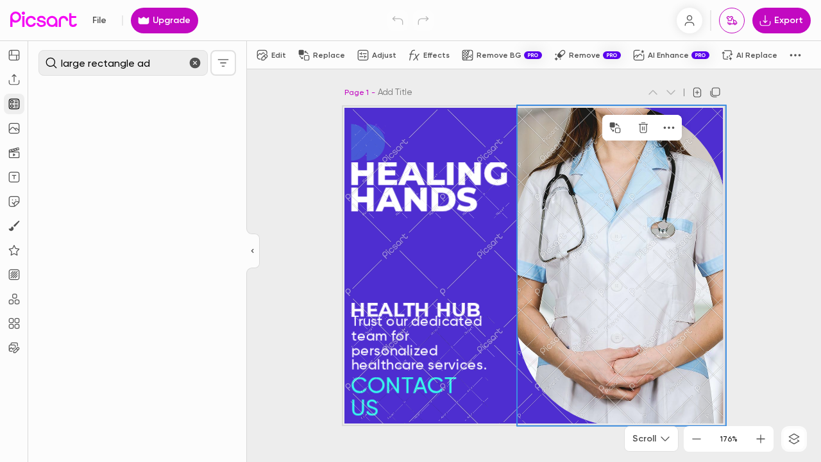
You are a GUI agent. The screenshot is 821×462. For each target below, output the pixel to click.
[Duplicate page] (715, 92)
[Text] (14, 177)
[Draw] (14, 226)
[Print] (732, 20)
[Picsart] (43, 20)
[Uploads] (14, 79)
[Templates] (14, 104)
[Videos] (14, 152)
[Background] (14, 274)
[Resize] (14, 55)
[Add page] (697, 92)
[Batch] (14, 348)
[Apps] (14, 299)
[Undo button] (397, 20)
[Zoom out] (696, 439)
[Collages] (14, 323)
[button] (410, 231)
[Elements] (14, 250)
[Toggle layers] (794, 439)
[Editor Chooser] (253, 251)
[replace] (596, 128)
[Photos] (14, 128)
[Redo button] (423, 20)
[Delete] (624, 128)
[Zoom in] (760, 439)
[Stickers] (14, 201)
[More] (650, 128)
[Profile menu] (689, 20)
